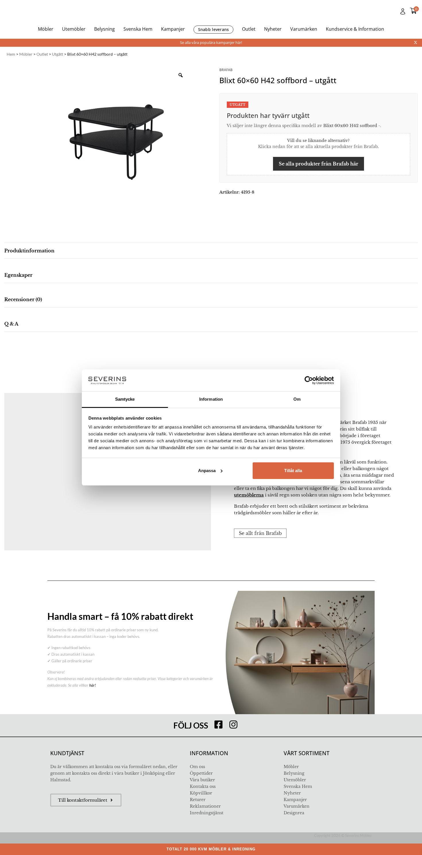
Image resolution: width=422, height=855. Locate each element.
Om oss (197, 766)
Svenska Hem (137, 29)
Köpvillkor (201, 793)
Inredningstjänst (206, 812)
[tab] (211, 251)
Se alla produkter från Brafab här (318, 164)
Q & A (11, 324)
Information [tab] (211, 399)
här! (92, 685)
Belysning (104, 29)
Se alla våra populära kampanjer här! (211, 42)
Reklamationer (205, 806)
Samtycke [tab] (125, 399)
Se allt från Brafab (260, 533)
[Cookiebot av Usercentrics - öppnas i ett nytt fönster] (309, 380)
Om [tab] (297, 399)
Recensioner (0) (23, 299)
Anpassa (207, 470)
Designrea (294, 812)
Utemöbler (74, 29)
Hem (11, 54)
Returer (198, 799)
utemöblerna (249, 495)
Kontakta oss (203, 786)
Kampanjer (173, 29)
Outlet (248, 29)
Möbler (45, 29)
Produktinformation (29, 251)
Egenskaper (18, 275)
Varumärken (303, 29)
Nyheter (273, 29)
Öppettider (201, 773)
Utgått (57, 54)
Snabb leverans (213, 29)
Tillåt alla (293, 470)
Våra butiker (202, 779)
